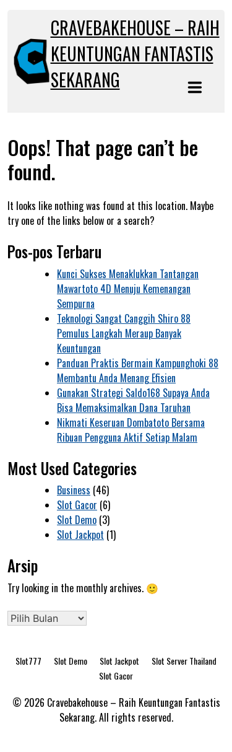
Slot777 (28, 660)
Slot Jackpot (80, 534)
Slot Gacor (77, 504)
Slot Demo (77, 519)
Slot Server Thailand (184, 660)
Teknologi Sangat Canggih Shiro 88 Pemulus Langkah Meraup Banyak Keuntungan (124, 333)
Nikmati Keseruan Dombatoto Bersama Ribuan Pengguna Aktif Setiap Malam (131, 430)
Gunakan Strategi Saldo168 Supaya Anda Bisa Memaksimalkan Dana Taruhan (133, 400)
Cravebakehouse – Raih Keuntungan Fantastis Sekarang (135, 53)
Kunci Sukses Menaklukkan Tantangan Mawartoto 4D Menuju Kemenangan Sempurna (128, 288)
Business (73, 490)
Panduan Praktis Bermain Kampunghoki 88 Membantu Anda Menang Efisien (137, 370)
